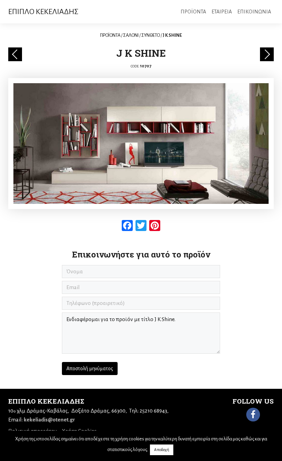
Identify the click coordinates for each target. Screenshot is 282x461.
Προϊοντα (193, 11)
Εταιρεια (221, 11)
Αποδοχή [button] (161, 450)
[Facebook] (253, 414)
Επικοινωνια (254, 11)
